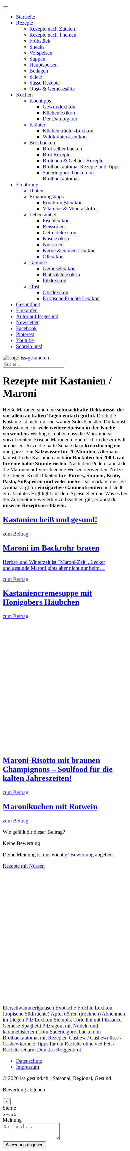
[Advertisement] (65, 684)
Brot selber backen (62, 148)
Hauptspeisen (43, 65)
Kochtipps (40, 101)
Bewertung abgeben (91, 854)
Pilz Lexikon (38, 1020)
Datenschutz (29, 1061)
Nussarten (53, 244)
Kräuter (37, 124)
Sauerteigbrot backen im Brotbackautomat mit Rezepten (52, 1034)
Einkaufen (27, 310)
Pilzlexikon (54, 280)
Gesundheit (28, 304)
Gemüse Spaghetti (22, 1026)
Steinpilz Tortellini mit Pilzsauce (87, 1020)
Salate (35, 77)
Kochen (24, 95)
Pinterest (25, 334)
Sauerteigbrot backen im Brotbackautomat (68, 175)
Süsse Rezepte (44, 83)
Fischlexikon (56, 220)
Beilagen (38, 71)
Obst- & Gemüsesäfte (52, 89)
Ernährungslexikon (63, 202)
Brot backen (42, 142)
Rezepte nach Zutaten (52, 29)
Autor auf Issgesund (37, 316)
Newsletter (27, 322)
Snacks (36, 47)
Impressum (27, 1067)
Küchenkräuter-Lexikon (68, 130)
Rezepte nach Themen (52, 35)
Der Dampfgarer (60, 118)
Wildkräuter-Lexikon (65, 136)
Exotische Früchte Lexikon (71, 298)
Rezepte (24, 23)
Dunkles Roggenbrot (59, 1049)
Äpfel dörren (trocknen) (76, 1014)
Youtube (25, 340)
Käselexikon (56, 238)
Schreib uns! (29, 346)
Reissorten (54, 226)
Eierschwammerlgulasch (28, 1008)
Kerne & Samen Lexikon (69, 250)
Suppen (37, 59)
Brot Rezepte (56, 154)
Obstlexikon (55, 292)
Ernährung (27, 184)
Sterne (9, 1108)
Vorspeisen (40, 53)
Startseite (25, 17)
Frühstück (39, 41)
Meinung (12, 1120)
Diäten (36, 190)
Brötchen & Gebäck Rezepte (73, 160)
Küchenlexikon (59, 112)
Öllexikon (53, 256)
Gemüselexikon (59, 268)
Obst (34, 286)
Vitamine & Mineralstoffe (69, 208)
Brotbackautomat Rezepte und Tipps (81, 166)
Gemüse (38, 262)
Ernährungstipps (46, 196)
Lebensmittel (42, 214)
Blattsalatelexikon (61, 274)
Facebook (26, 328)
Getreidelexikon (59, 232)
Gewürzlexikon (59, 107)
